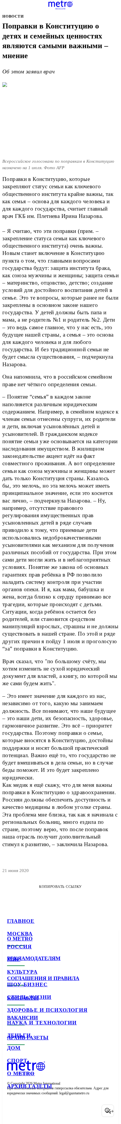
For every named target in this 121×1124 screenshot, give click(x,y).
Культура (22, 972)
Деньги (19, 1035)
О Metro (21, 1073)
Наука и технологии (42, 1023)
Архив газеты (29, 1086)
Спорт (17, 1060)
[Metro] (60, 5)
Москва (20, 934)
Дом (14, 1048)
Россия (19, 947)
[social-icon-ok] (43, 1111)
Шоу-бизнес (27, 984)
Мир (13, 959)
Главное (21, 921)
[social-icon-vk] (13, 1111)
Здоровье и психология (47, 1010)
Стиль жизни (29, 997)
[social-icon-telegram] (28, 1111)
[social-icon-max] (59, 1111)
